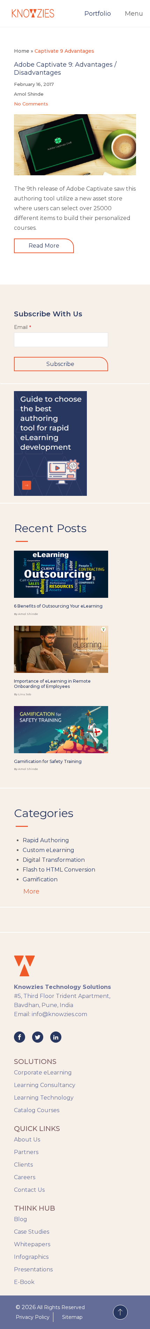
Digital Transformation (54, 860)
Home (21, 51)
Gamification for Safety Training (48, 761)
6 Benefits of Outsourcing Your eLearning (58, 606)
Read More (44, 245)
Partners (26, 1152)
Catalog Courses (36, 1110)
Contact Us (29, 1190)
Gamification (40, 879)
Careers (24, 1177)
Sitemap (72, 1317)
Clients (23, 1164)
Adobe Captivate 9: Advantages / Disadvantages (65, 68)
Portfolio (97, 13)
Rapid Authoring (46, 840)
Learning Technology (44, 1097)
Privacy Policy (33, 1317)
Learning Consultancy (44, 1085)
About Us (27, 1139)
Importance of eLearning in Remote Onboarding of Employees (52, 683)
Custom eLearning (48, 850)
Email (22, 327)
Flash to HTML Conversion (59, 869)
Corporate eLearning (43, 1072)
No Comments (31, 104)
